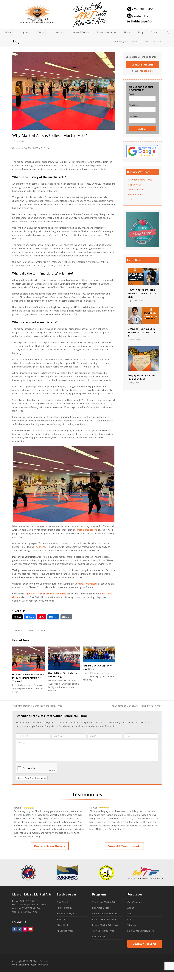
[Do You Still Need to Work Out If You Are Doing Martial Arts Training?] (28, 659)
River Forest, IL (64, 907)
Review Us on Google (49, 846)
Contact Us (140, 16)
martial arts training (38, 630)
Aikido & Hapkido (136, 189)
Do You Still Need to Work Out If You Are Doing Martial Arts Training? (28, 678)
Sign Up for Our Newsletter (141, 930)
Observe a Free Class (142, 64)
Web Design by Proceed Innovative (30, 964)
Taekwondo (41, 546)
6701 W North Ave (31, 908)
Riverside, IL (63, 925)
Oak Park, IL (63, 902)
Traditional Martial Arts (140, 179)
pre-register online (56, 593)
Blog (122, 41)
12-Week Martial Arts (103, 930)
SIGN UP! (142, 128)
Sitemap (131, 925)
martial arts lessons (87, 529)
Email (131, 94)
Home (115, 41)
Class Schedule (134, 902)
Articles (20, 141)
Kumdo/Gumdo (135, 194)
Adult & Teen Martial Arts (105, 913)
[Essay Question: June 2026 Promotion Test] (143, 358)
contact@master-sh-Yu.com (32, 904)
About (130, 907)
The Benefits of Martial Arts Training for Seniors (135, 705)
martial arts (19, 630)
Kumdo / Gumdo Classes (104, 919)
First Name (133, 105)
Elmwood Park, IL (65, 913)
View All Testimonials (124, 846)
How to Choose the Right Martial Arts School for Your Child (142, 293)
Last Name (133, 116)
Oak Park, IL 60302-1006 (24, 911)
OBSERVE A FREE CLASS (144, 943)
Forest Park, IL (64, 919)
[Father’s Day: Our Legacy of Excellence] (99, 654)
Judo (130, 199)
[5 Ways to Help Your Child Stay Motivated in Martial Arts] (143, 315)
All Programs (98, 936)
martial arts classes (87, 583)
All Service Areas (65, 930)
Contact (131, 919)
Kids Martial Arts (100, 907)
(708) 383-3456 (143, 9)
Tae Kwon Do (135, 184)
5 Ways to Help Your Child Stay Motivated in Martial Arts (141, 332)
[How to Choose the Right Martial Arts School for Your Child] (143, 276)
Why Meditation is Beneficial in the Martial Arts (38, 705)
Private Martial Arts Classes (106, 925)
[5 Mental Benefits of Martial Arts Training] (64, 658)
